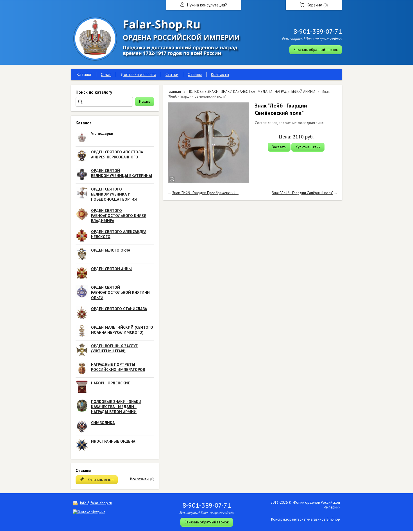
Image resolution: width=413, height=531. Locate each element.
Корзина (314, 5)
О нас (106, 74)
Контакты (220, 74)
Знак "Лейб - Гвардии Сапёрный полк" (302, 193)
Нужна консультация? (207, 5)
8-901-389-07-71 (317, 31)
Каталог (84, 74)
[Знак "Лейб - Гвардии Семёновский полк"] (208, 142)
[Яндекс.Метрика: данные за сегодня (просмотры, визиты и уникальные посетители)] (89, 511)
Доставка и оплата (138, 74)
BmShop (333, 519)
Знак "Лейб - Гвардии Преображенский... (205, 193)
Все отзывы (139, 479)
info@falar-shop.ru (96, 502)
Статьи (171, 74)
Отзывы (195, 74)
